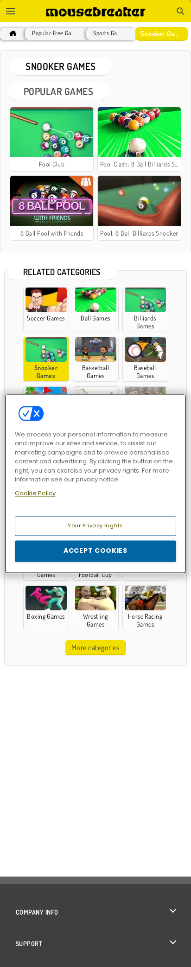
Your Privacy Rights (95, 525)
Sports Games (108, 33)
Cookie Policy (35, 493)
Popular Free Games (54, 33)
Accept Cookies (95, 550)
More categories (95, 647)
